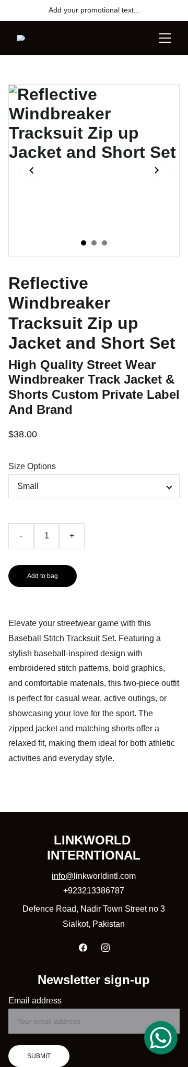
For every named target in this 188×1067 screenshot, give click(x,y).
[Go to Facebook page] (83, 947)
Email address (35, 1000)
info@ (63, 876)
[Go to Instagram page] (105, 947)
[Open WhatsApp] (161, 1037)
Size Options (32, 466)
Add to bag (42, 576)
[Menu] (165, 38)
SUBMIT (39, 1056)
